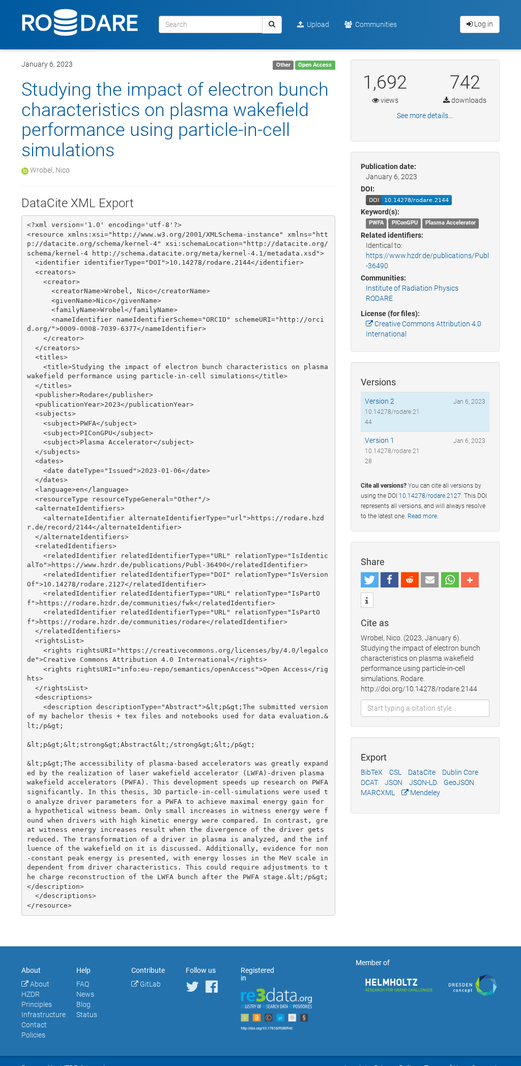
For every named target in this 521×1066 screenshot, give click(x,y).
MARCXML (378, 793)
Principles (36, 1004)
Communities (374, 24)
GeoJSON (459, 782)
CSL (395, 772)
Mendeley (424, 793)
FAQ (82, 984)
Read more (422, 516)
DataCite (422, 772)
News (85, 994)
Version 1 (379, 440)
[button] (370, 579)
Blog (83, 1004)
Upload (316, 24)
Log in (483, 24)
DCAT (369, 782)
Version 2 (379, 401)
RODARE (379, 298)
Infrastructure (43, 1015)
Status (86, 1015)
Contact (34, 1025)
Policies (33, 1035)
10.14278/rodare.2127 (430, 495)
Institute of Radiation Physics (412, 288)
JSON (393, 782)
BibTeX (372, 772)
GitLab (149, 984)
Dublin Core (460, 772)
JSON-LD (423, 782)
